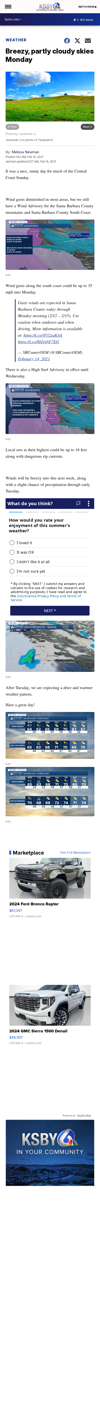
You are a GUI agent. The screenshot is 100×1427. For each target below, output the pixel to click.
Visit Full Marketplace (75, 852)
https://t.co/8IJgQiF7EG (38, 341)
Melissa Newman (25, 152)
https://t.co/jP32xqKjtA (42, 335)
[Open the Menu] (7, 6)
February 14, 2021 (34, 358)
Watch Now (86, 6)
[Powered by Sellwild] (84, 1115)
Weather (16, 40)
